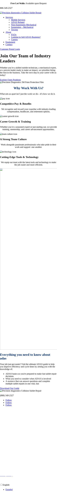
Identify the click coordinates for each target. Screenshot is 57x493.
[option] (31, 489)
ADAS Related (17, 22)
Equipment (10, 42)
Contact (9, 44)
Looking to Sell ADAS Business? (26, 37)
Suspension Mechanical (10, 431)
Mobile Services (18, 20)
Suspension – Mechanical (22, 27)
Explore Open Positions (10, 80)
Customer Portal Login (10, 49)
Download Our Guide (9, 388)
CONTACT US (7, 470)
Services (9, 17)
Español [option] (9, 489)
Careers (14, 39)
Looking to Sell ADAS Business (14, 452)
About (8, 32)
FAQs (13, 34)
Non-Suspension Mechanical (23, 25)
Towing (14, 30)
